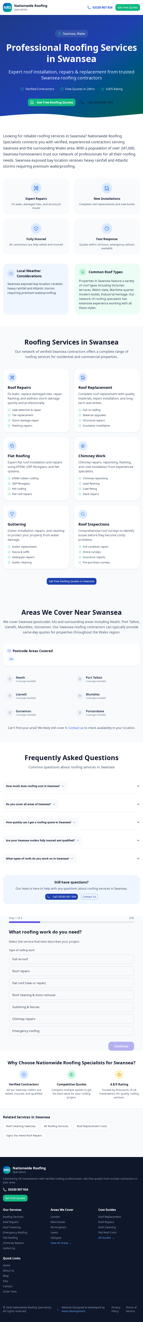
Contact (7, 1286)
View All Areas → (61, 1243)
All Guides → (106, 1237)
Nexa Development (73, 1311)
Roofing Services (13, 1216)
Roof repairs (21, 971)
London (55, 1216)
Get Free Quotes (128, 7)
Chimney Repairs (13, 1243)
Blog (6, 1276)
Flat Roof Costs (107, 1232)
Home (6, 1265)
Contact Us (89, 896)
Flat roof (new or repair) (29, 983)
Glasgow (56, 1237)
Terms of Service (131, 1309)
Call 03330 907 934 (100, 102)
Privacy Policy (116, 1309)
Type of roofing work (21, 950)
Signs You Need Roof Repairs (24, 1135)
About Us (8, 1270)
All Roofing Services (56, 1126)
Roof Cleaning (11, 1227)
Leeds (54, 1232)
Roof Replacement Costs (92, 1126)
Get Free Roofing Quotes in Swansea (71, 581)
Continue (121, 1046)
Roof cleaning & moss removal (33, 995)
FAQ (5, 1281)
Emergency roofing (25, 1031)
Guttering (9, 1248)
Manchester (58, 1222)
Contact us (76, 728)
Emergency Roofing (15, 1232)
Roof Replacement (109, 1216)
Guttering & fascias (25, 1007)
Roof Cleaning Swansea (20, 1126)
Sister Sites (10, 1291)
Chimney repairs (23, 1019)
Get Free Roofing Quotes (55, 102)
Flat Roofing (10, 1237)
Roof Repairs (11, 1222)
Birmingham (58, 1227)
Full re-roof (20, 959)
